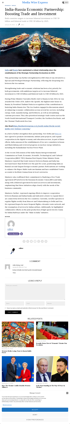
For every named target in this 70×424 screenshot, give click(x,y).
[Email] (21, 233)
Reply (14, 272)
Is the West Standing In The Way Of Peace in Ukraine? (50, 386)
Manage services (7, 405)
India (7, 70)
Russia (15, 70)
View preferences (35, 420)
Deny (35, 415)
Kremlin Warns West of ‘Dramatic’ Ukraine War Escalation (51, 344)
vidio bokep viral (18, 265)
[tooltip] (24, 241)
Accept (35, 410)
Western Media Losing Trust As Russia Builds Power (16, 351)
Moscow (58, 134)
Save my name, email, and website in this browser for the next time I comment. (30, 308)
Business (8, 5)
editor (22, 24)
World (14, 5)
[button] (67, 393)
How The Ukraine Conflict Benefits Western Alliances (16, 386)
